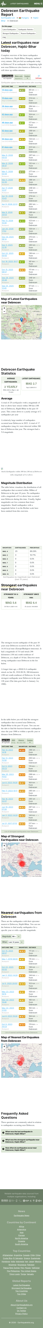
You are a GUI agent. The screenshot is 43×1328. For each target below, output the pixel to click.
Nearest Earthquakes (28, 33)
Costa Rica (7, 1258)
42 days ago (7, 114)
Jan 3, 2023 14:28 (10, 815)
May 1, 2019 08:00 (10, 959)
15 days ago (7, 98)
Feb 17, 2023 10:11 (9, 791)
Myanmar (13, 1265)
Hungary (25, 18)
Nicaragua (21, 1265)
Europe (21, 1235)
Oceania (21, 1241)
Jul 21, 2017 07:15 (9, 823)
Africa (21, 1226)
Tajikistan (36, 1268)
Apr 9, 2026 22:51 (10, 204)
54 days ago (7, 139)
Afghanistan (8, 1255)
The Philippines (13, 1271)
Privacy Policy (21, 1314)
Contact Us (21, 1308)
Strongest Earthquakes (11, 33)
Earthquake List (8, 18)
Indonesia (20, 1261)
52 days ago (7, 131)
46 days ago (7, 122)
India (13, 1261)
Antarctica (21, 1229)
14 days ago (7, 90)
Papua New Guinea (11, 1268)
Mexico (38, 1261)
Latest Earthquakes (19, 4)
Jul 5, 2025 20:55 (9, 983)
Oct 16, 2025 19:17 (10, 261)
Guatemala (35, 1258)
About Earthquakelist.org (21, 1305)
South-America (21, 1244)
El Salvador (18, 1258)
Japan (31, 1261)
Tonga (23, 1274)
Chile (32, 1255)
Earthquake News (21, 1215)
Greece (27, 1258)
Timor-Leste (14, 1274)
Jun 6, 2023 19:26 (9, 782)
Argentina (18, 1255)
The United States (28, 1271)
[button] (21, 320)
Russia (28, 1268)
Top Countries (21, 1291)
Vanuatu (30, 1274)
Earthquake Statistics (25, 29)
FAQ (4, 37)
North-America (21, 1238)
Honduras (6, 1261)
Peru (22, 1268)
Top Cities (21, 1294)
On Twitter (21, 1311)
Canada (26, 1255)
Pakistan (30, 1265)
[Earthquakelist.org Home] (4, 3)
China (38, 1255)
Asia (21, 1232)
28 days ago (7, 106)
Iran (26, 1261)
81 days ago (7, 147)
